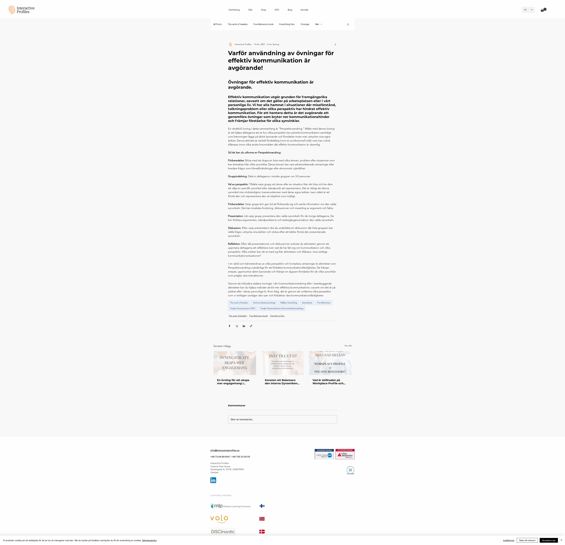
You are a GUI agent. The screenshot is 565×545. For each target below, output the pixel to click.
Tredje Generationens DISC (242, 308)
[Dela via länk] (251, 326)
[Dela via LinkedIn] (243, 326)
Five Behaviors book (264, 24)
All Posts (217, 24)
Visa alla (348, 345)
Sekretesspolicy (149, 540)
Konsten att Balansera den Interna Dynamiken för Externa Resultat (281, 382)
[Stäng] (561, 540)
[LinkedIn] (213, 480)
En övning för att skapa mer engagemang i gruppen (233, 382)
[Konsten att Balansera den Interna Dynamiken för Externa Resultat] (282, 363)
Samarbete (307, 302)
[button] (543, 10)
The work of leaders (238, 24)
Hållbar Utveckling (288, 302)
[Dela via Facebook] (229, 326)
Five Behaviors (323, 302)
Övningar (305, 24)
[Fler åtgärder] (335, 44)
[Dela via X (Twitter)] (236, 326)
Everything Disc (287, 24)
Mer (317, 24)
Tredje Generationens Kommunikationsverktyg (281, 308)
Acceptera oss (548, 540)
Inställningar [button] (508, 540)
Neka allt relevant (527, 540)
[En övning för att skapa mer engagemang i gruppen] (234, 363)
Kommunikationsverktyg (264, 302)
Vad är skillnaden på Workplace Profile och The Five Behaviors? (328, 382)
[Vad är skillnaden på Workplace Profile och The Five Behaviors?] (330, 363)
